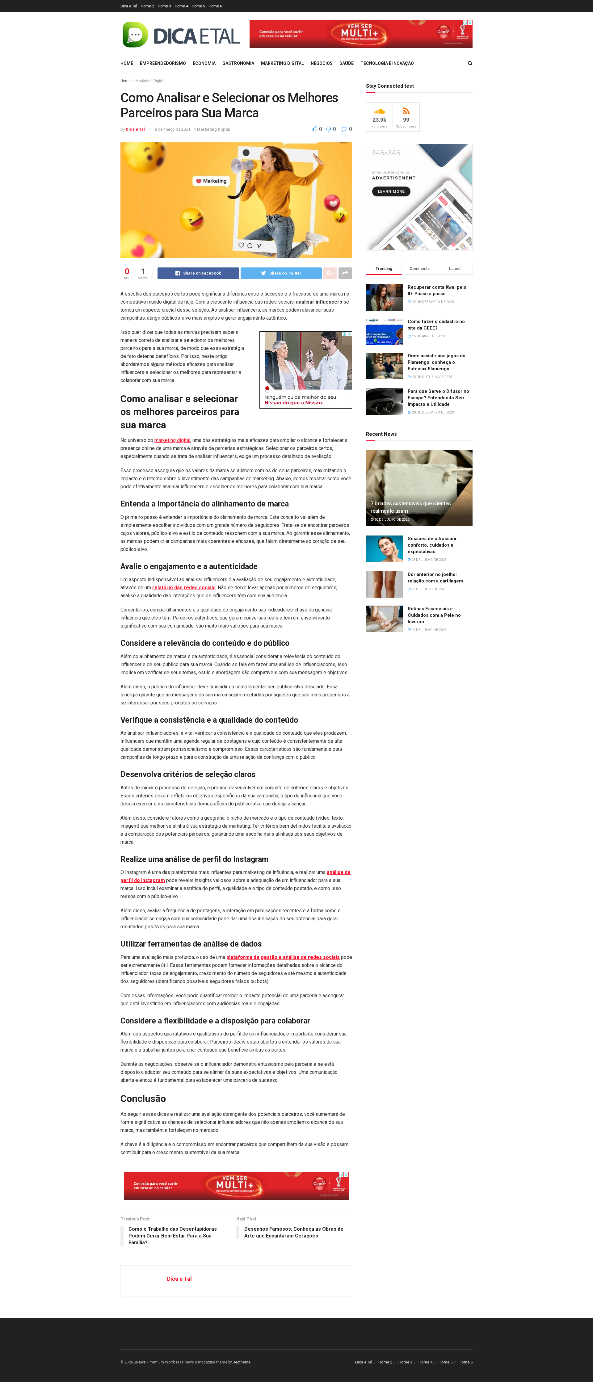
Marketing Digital (282, 63)
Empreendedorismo (163, 63)
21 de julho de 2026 (428, 630)
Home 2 (147, 6)
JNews (140, 1362)
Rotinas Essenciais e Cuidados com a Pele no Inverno (434, 615)
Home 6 (215, 6)
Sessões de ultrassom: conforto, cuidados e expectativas (432, 545)
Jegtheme (241, 1362)
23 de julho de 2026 (428, 560)
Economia (204, 63)
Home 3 (164, 6)
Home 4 (181, 6)
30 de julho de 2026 (391, 520)
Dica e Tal (128, 6)
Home (126, 63)
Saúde (346, 63)
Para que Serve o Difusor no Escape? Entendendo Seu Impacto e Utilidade (438, 398)
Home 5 (198, 6)
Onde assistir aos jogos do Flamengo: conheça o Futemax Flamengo (436, 362)
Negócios (322, 63)
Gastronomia (238, 63)
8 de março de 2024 (172, 129)
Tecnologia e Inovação (387, 63)
